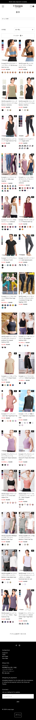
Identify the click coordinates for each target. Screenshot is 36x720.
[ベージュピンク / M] (10, 421)
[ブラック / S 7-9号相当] (20, 345)
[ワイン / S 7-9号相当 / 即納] (13, 72)
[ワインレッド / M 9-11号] (28, 188)
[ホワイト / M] (5, 421)
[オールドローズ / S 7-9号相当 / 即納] (10, 72)
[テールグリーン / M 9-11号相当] (8, 385)
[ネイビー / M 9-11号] (25, 383)
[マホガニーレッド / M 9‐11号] (22, 227)
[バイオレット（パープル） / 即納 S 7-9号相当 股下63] (5, 188)
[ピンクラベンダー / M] (15, 421)
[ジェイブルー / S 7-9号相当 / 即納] (8, 72)
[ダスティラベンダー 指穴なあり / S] (22, 425)
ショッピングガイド (7, 669)
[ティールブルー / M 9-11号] (28, 624)
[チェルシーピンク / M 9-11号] (10, 305)
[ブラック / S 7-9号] (3, 265)
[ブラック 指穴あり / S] (30, 423)
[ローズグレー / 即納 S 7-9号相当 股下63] (5, 191)
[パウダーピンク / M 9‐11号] (28, 227)
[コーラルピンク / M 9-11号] (25, 188)
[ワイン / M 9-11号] (5, 146)
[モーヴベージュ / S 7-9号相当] (28, 345)
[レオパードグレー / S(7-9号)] (28, 148)
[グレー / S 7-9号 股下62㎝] (22, 265)
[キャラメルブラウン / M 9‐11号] (30, 227)
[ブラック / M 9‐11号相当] (3, 465)
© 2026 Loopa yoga (8, 709)
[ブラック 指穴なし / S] (20, 423)
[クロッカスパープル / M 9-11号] (8, 622)
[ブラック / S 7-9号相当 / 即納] (3, 72)
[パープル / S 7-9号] (15, 265)
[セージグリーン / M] (13, 421)
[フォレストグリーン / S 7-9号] (10, 265)
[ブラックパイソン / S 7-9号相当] (5, 347)
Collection (5, 652)
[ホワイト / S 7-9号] (5, 265)
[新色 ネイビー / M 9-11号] (25, 190)
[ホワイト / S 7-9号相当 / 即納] (5, 72)
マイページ (5, 665)
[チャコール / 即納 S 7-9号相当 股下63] (5, 186)
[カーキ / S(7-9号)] (25, 146)
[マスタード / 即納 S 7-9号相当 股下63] (8, 188)
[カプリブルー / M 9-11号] (3, 308)
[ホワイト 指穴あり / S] (33, 423)
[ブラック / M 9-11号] (3, 110)
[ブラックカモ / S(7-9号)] (33, 146)
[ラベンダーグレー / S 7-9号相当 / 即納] (15, 502)
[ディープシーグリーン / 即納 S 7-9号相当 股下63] (3, 191)
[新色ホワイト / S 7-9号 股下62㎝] (28, 265)
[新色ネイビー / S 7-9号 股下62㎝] (25, 265)
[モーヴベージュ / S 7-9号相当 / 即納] (15, 72)
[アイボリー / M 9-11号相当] (5, 385)
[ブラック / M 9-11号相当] (3, 385)
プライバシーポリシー (8, 671)
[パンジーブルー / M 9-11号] (5, 622)
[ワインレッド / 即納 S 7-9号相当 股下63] (15, 188)
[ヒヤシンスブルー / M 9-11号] (33, 188)
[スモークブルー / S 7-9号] (8, 265)
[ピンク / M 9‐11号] (20, 227)
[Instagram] (19, 645)
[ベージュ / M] (8, 421)
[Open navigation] (2, 6)
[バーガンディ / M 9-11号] (22, 190)
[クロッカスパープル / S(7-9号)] (25, 148)
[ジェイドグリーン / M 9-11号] (20, 190)
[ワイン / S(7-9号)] (20, 148)
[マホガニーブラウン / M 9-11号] (5, 305)
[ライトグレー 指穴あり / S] (20, 425)
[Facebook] (16, 645)
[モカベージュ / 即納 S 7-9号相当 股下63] (10, 186)
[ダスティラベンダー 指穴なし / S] (28, 423)
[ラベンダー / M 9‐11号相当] (8, 465)
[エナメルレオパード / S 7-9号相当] (3, 347)
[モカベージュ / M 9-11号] (22, 188)
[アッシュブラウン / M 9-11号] (10, 110)
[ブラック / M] (3, 421)
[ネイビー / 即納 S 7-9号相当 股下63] (10, 188)
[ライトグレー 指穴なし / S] (25, 423)
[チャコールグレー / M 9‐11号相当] (5, 465)
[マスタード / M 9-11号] (13, 305)
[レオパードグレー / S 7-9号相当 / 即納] (20, 504)
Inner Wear (5, 658)
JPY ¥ (17, 715)
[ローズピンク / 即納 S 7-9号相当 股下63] (13, 188)
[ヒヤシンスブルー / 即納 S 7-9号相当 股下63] (13, 186)
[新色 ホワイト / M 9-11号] (28, 190)
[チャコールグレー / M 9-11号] (22, 624)
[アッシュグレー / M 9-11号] (5, 308)
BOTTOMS (5, 656)
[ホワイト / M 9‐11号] (33, 227)
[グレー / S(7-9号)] (22, 146)
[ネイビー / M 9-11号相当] (13, 385)
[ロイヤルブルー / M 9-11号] (8, 305)
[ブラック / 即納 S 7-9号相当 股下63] (3, 186)
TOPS (3, 654)
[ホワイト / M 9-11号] (5, 110)
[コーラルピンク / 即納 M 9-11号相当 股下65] (3, 188)
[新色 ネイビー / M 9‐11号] (20, 229)
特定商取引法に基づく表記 (9, 667)
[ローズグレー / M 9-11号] (30, 188)
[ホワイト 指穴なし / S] (22, 423)
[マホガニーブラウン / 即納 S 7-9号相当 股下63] (8, 186)
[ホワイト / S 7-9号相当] (22, 345)
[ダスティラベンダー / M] (25, 584)
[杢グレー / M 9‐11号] (25, 227)
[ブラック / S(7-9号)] (20, 146)
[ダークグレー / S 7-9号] (3, 267)
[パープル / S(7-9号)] (30, 146)
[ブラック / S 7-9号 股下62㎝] (20, 265)
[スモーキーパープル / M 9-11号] (25, 624)
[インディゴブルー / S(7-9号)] (22, 148)
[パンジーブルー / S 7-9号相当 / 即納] (8, 502)
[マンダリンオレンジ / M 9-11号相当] (10, 385)
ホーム (3, 18)
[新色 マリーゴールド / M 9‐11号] (22, 229)
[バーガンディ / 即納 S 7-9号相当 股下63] (8, 191)
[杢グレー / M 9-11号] (8, 110)
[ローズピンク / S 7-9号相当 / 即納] (10, 502)
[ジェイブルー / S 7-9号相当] (25, 345)
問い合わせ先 (5, 673)
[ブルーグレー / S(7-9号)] (28, 146)
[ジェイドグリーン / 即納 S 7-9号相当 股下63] (15, 186)
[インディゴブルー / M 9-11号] (15, 305)
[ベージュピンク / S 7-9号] (13, 265)
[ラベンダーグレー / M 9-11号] (13, 622)
